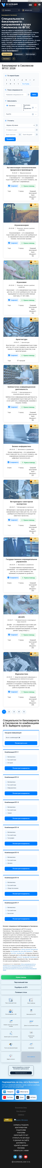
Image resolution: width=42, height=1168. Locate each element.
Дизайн (21, 617)
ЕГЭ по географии (23, 967)
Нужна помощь (28, 186)
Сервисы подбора (21, 1125)
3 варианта (12, 577)
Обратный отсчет (21, 1135)
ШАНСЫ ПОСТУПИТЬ (34, 1)
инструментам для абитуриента (21, 951)
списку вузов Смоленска (29, 949)
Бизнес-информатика (21, 446)
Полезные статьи (21, 992)
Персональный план (21, 982)
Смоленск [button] (10, 105)
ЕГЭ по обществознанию (14, 965)
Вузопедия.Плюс (21, 1107)
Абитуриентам (21, 1127)
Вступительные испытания (22, 968)
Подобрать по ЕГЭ (21, 987)
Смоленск (6, 58)
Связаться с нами (21, 1150)
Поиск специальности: (14, 90)
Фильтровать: (11, 101)
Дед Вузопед (21, 1111)
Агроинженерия (21, 225)
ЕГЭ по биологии (26, 965)
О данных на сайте (21, 1140)
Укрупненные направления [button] (28, 107)
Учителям (21, 1133)
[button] (28, 94)
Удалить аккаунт (21, 1145)
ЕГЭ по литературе (13, 967)
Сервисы (21, 1115)
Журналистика (21, 674)
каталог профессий (17, 953)
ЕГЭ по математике (26, 964)
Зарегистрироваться (21, 1073)
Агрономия (21, 282)
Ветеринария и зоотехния (25, 507)
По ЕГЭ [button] (20, 114)
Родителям (21, 1130)
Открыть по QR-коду (21, 1138)
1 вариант (13, 186)
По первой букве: (12, 76)
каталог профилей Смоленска (27, 957)
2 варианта (12, 462)
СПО (9, 1)
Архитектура (21, 339)
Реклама (21, 1148)
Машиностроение (25, 173)
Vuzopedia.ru (18, 1162)
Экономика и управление (26, 449)
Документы (21, 1143)
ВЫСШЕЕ (4, 1)
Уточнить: (9, 121)
